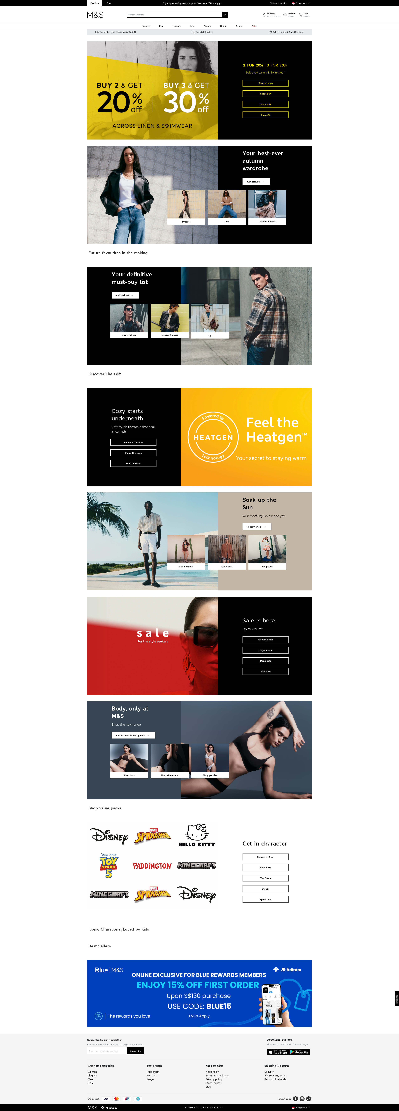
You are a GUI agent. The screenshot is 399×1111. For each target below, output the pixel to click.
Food (109, 3)
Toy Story (265, 878)
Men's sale (265, 660)
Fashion (94, 3)
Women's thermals (133, 442)
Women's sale (265, 639)
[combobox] (183, 15)
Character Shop (265, 856)
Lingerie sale (265, 650)
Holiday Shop (254, 526)
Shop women (266, 83)
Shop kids (265, 104)
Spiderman (266, 899)
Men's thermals (133, 452)
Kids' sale (266, 671)
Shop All (265, 114)
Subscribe (135, 1050)
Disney (265, 888)
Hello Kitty (265, 867)
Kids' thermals (133, 463)
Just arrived (253, 181)
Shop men (265, 93)
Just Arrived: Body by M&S (130, 735)
